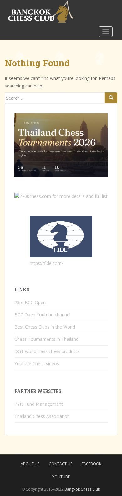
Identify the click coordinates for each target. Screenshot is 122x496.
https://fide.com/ (46, 263)
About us (30, 464)
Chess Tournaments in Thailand (46, 339)
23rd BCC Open (30, 302)
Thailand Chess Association (42, 416)
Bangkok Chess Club (82, 489)
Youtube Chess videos (36, 364)
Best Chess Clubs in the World (44, 327)
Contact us (60, 464)
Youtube (61, 476)
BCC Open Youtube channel (42, 315)
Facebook (91, 464)
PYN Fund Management (38, 404)
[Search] (111, 97)
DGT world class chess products (46, 351)
